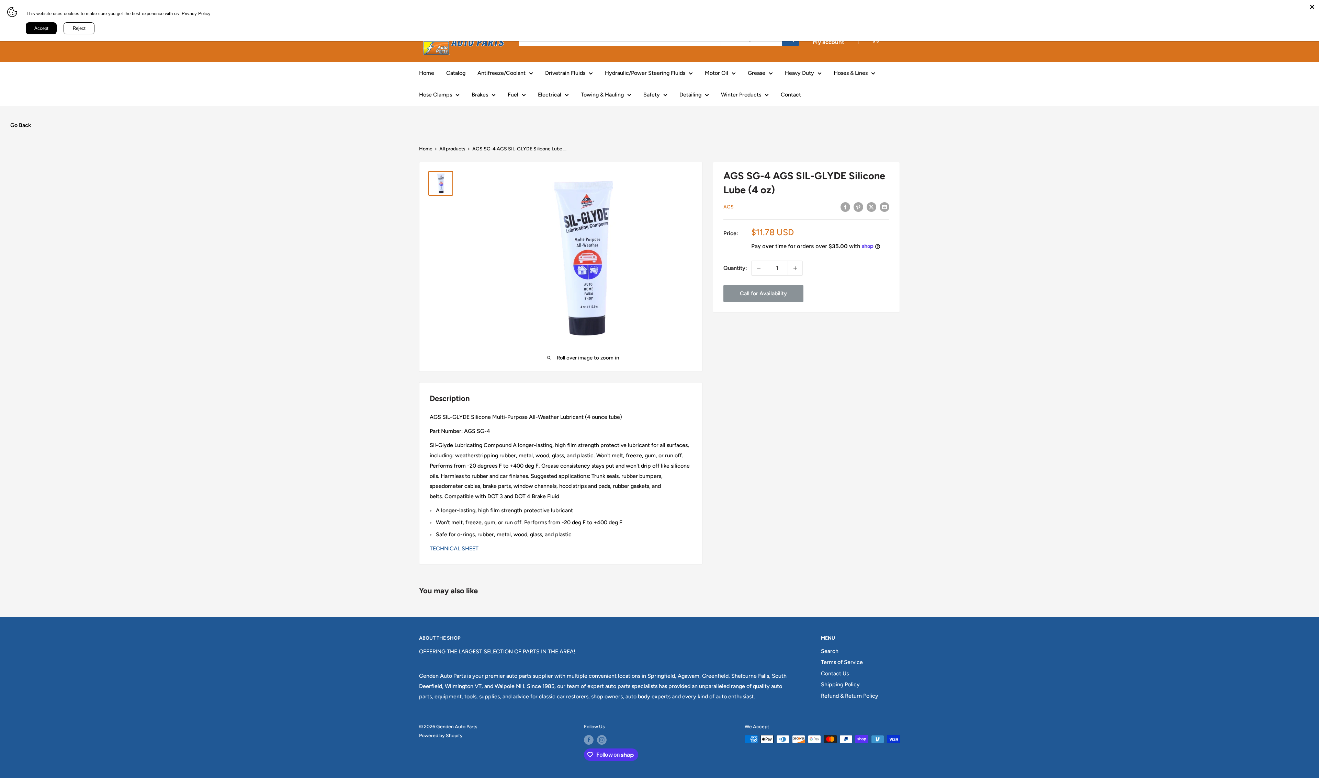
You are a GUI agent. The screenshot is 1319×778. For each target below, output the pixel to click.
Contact (791, 94)
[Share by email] (884, 207)
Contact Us (835, 673)
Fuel (513, 94)
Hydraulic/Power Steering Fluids (645, 73)
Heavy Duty (799, 73)
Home (426, 73)
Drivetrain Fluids (565, 73)
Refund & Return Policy (849, 696)
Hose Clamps (435, 94)
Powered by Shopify (441, 736)
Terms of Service (842, 662)
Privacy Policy (196, 13)
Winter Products (741, 94)
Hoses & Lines (851, 73)
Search (829, 651)
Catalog (455, 73)
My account (828, 41)
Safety (651, 94)
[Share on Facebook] (845, 207)
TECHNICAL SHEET (454, 548)
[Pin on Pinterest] (858, 207)
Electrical (549, 94)
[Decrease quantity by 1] (759, 268)
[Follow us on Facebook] (589, 740)
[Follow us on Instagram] (602, 740)
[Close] (1312, 6)
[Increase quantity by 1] (795, 268)
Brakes (480, 94)
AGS (728, 207)
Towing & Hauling (602, 94)
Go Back (20, 125)
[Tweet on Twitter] (871, 207)
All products (452, 149)
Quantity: (735, 268)
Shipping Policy (840, 684)
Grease (756, 73)
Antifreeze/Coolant (501, 73)
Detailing (690, 94)
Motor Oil (716, 73)
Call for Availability (763, 293)
